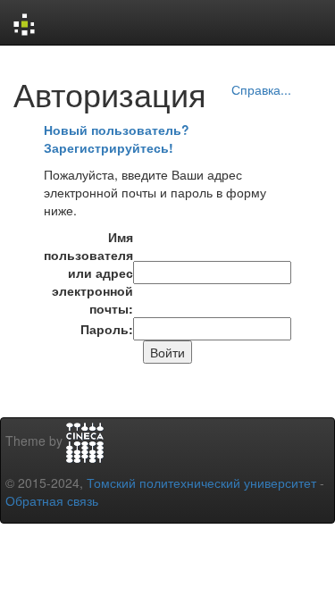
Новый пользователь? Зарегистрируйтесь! (116, 138)
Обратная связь (51, 500)
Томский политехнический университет (201, 482)
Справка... (261, 89)
